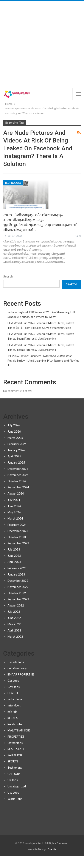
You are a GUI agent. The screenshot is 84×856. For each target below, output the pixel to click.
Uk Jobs (13, 780)
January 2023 (16, 574)
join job (12, 711)
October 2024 (17, 481)
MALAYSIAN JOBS (19, 730)
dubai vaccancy (17, 668)
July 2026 (14, 425)
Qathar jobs (15, 742)
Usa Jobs (13, 792)
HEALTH (13, 693)
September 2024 (18, 487)
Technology (13, 182)
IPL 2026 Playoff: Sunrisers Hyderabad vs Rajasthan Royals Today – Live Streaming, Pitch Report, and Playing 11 (43, 360)
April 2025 (14, 456)
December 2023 (18, 531)
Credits (52, 849)
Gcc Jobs (13, 680)
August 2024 (16, 493)
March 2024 (15, 518)
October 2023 (17, 537)
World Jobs (15, 798)
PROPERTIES (16, 736)
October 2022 (17, 593)
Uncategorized (17, 786)
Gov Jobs (14, 687)
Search (8, 276)
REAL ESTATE (16, 749)
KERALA (13, 718)
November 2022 (18, 587)
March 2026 (15, 437)
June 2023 (14, 555)
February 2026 (17, 444)
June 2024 (14, 506)
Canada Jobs (16, 662)
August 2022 (16, 605)
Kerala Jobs (15, 724)
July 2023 (14, 549)
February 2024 (17, 524)
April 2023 (14, 562)
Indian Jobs (15, 699)
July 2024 (14, 500)
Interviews (14, 705)
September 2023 (18, 543)
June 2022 (14, 618)
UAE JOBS (14, 773)
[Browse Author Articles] (5, 235)
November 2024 (18, 475)
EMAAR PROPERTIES (21, 674)
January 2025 (16, 462)
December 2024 (18, 468)
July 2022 (14, 611)
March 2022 (15, 636)
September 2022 (18, 599)
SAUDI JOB (15, 755)
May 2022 (14, 624)
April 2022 (14, 630)
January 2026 (16, 450)
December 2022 (18, 580)
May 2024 (14, 512)
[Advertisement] (42, 44)
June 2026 (14, 431)
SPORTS (13, 761)
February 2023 (17, 568)
